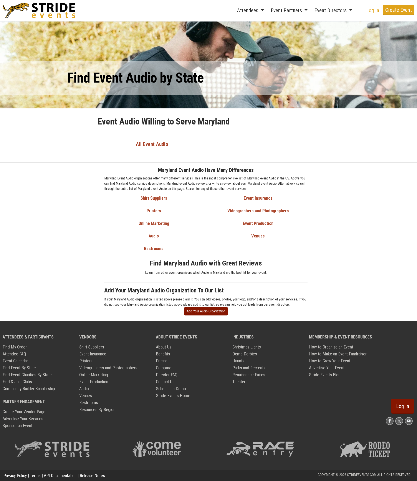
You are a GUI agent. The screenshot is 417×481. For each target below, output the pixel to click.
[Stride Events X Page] (399, 421)
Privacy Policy (15, 475)
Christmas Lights (246, 347)
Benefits (163, 354)
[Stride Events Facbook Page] (389, 421)
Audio (154, 236)
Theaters (239, 381)
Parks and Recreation (250, 367)
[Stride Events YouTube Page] (409, 421)
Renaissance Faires (248, 374)
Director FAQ (166, 374)
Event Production (258, 223)
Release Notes (92, 475)
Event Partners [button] (287, 10)
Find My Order (15, 347)
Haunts (238, 360)
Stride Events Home (173, 395)
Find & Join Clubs (17, 381)
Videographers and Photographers (258, 210)
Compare (163, 367)
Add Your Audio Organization (206, 311)
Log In (402, 406)
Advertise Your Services (23, 418)
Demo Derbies (244, 354)
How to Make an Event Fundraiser (338, 354)
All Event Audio (152, 144)
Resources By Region (97, 409)
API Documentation (60, 475)
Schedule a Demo (171, 388)
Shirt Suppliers (154, 198)
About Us (163, 347)
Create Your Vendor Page (24, 411)
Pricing (161, 360)
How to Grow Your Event (329, 360)
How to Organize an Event (331, 347)
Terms (35, 475)
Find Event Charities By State (27, 374)
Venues (258, 236)
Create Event (398, 10)
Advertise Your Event (326, 367)
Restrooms (154, 248)
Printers (154, 210)
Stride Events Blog (325, 374)
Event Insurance (258, 198)
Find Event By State (19, 367)
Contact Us (165, 381)
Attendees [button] (248, 10)
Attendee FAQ (14, 354)
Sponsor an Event (17, 425)
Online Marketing (154, 223)
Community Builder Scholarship (29, 388)
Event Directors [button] (331, 10)
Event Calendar (15, 360)
